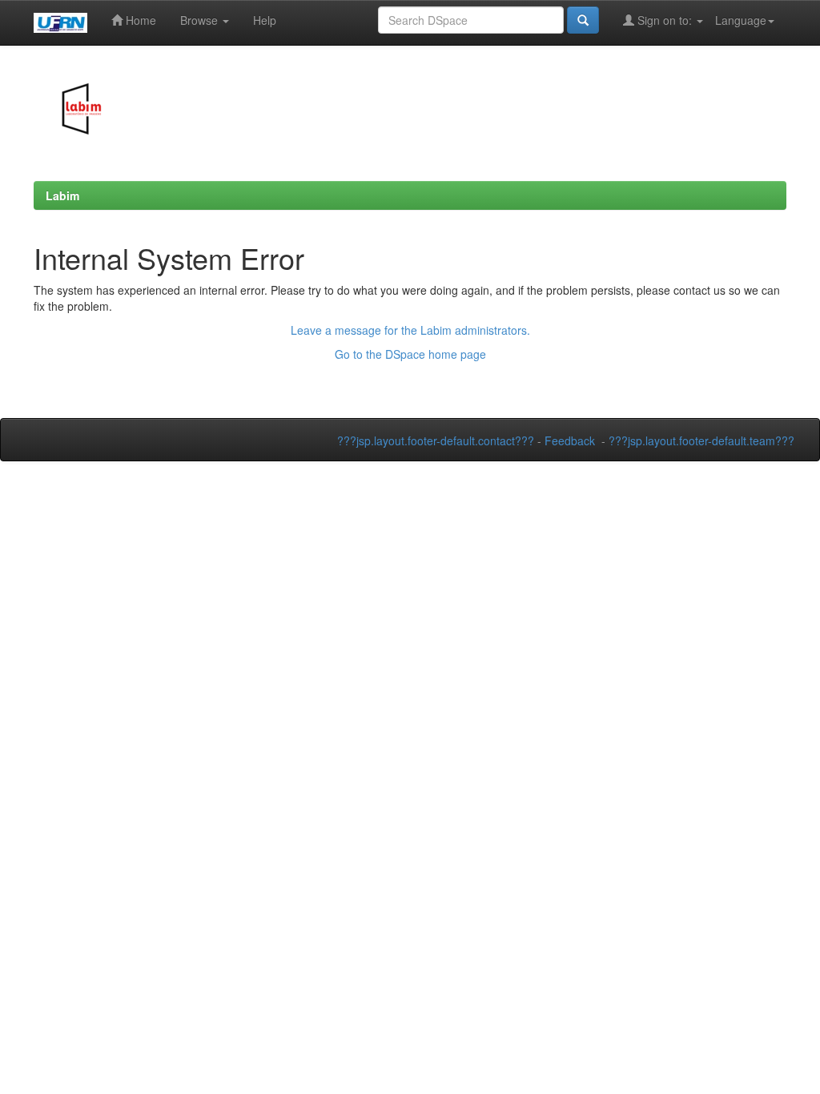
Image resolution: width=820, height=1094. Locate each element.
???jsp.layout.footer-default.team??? (701, 440)
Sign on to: (664, 20)
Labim (62, 195)
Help (264, 20)
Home (139, 20)
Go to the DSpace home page (410, 354)
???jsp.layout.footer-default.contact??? (435, 440)
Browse (200, 20)
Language (740, 20)
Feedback (570, 440)
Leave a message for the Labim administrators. (410, 330)
